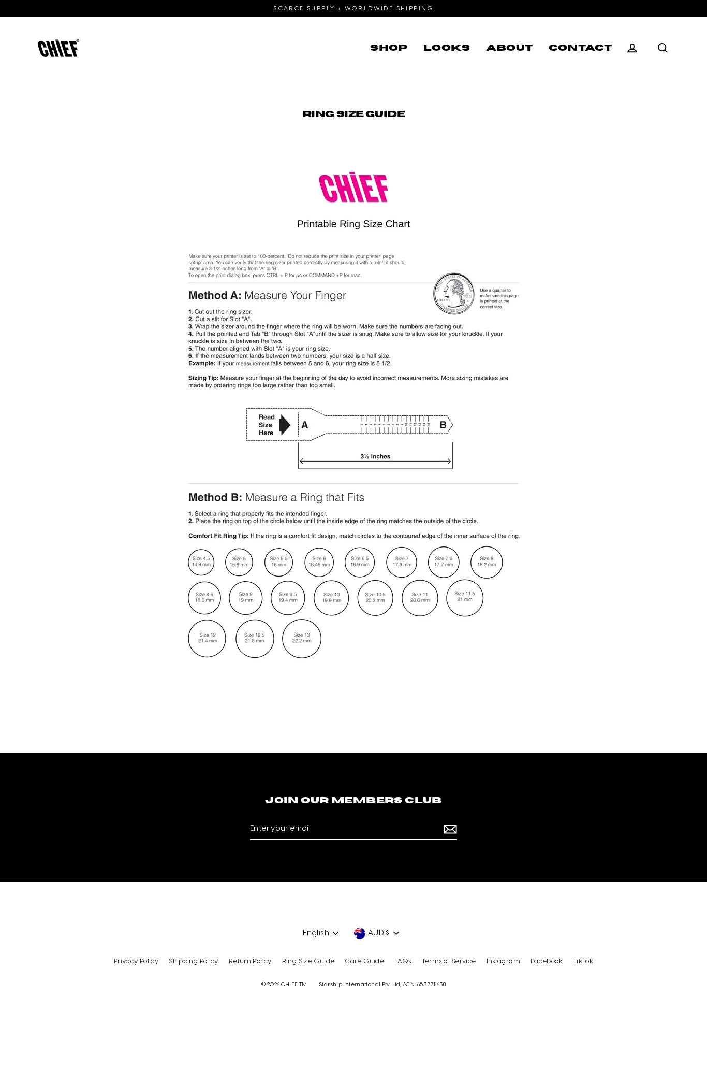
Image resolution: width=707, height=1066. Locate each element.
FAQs (402, 961)
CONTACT (580, 48)
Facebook (547, 961)
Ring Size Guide (308, 961)
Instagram (503, 961)
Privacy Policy (136, 961)
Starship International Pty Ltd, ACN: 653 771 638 (382, 985)
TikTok (583, 961)
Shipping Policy (193, 961)
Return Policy (250, 961)
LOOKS (446, 48)
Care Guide (364, 961)
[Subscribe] (448, 829)
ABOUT (509, 48)
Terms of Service (449, 961)
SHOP (389, 48)
